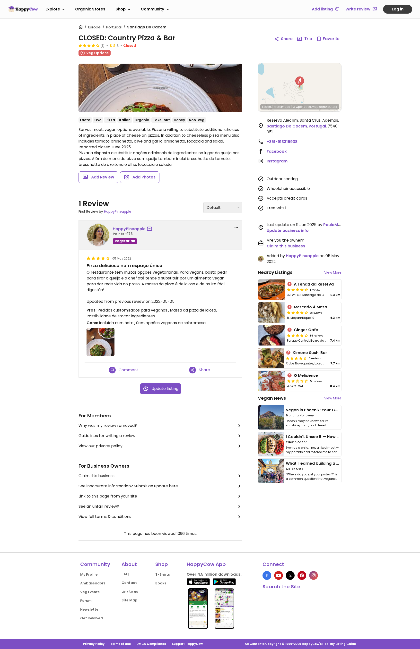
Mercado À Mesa (310, 307)
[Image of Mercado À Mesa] (271, 312)
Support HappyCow (187, 644)
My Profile (89, 574)
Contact (129, 582)
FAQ (125, 574)
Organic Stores (90, 9)
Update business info (288, 230)
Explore (52, 9)
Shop (120, 9)
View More (332, 272)
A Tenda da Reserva (314, 284)
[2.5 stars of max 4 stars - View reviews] (297, 381)
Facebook (277, 151)
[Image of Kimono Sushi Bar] (271, 358)
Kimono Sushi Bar (310, 352)
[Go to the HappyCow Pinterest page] (302, 575)
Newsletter (90, 609)
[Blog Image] (271, 417)
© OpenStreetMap (305, 107)
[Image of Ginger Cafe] (271, 335)
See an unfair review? (99, 506)
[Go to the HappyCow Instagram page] (313, 575)
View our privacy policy (100, 446)
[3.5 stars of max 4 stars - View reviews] (296, 358)
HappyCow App (206, 564)
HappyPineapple (117, 211)
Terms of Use (120, 644)
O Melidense (306, 375)
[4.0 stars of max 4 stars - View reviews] (89, 45)
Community (152, 9)
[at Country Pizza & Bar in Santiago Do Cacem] (160, 88)
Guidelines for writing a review (107, 435)
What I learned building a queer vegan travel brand (336, 463)
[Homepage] (23, 9)
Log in (397, 9)
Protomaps (282, 107)
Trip (308, 39)
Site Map (129, 600)
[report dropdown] (236, 227)
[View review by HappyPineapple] (98, 235)
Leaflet (267, 107)
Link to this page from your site (108, 496)
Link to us (130, 591)
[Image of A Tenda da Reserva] (271, 289)
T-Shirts (162, 574)
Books (160, 583)
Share (287, 39)
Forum (86, 600)
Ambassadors (92, 583)
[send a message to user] (150, 229)
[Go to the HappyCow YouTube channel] (278, 575)
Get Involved (91, 618)
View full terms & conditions (105, 516)
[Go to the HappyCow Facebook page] (266, 575)
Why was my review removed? (108, 425)
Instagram (277, 161)
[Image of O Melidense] (271, 381)
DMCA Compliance (151, 644)
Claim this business (96, 476)
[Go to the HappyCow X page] (290, 575)
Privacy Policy (94, 644)
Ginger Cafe (306, 330)
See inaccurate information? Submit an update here (128, 486)
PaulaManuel (336, 225)
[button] (299, 82)
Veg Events (90, 592)
